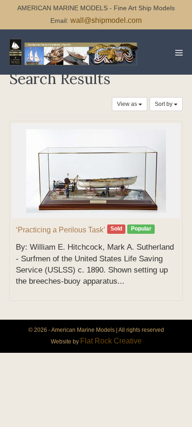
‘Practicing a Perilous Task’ (60, 230)
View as (127, 104)
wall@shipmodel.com (106, 20)
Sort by (164, 104)
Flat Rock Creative (111, 341)
